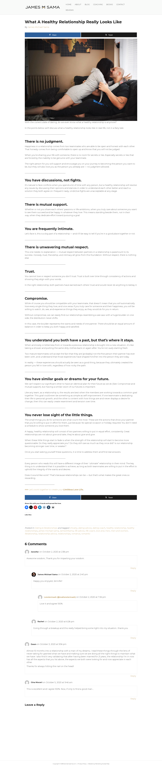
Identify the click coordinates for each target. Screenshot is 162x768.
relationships (64, 533)
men (107, 531)
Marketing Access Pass (102, 764)
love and (100, 531)
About (78, 4)
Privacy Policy (82, 764)
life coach (90, 531)
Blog (87, 4)
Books (109, 4)
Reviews (70, 10)
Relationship (31, 533)
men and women (119, 531)
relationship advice (47, 533)
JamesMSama (67, 531)
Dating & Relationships (46, 528)
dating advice (84, 528)
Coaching (98, 4)
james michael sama (48, 531)
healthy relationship (116, 528)
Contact (120, 4)
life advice (79, 531)
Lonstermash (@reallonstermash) (60, 597)
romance (75, 533)
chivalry (73, 528)
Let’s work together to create (54, 489)
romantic (85, 533)
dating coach (98, 528)
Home (68, 4)
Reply (133, 568)
